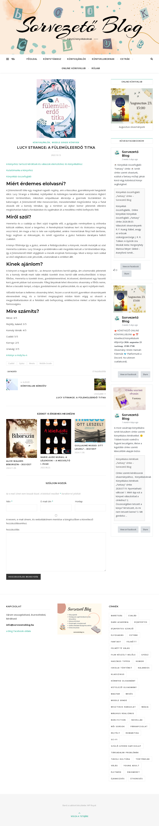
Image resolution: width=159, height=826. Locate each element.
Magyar (115, 694)
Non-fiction (118, 720)
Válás (114, 765)
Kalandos (144, 668)
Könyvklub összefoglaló (18, 176)
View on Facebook (131, 266)
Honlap (79, 501)
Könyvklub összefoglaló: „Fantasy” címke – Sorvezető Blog (128, 196)
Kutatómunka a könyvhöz (19, 170)
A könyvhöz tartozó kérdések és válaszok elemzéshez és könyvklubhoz (44, 164)
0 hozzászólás (99, 371)
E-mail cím (47, 501)
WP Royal (91, 805)
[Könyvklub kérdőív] (12, 384)
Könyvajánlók (76, 58)
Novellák (137, 720)
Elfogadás (117, 635)
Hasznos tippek (120, 661)
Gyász (21, 363)
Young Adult (131, 765)
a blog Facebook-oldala (18, 631)
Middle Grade (46, 363)
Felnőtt (132, 641)
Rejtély (115, 733)
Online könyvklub (74, 68)
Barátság (117, 615)
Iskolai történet (121, 668)
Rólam (96, 68)
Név (9, 501)
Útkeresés (136, 778)
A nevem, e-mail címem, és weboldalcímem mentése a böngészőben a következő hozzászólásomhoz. (49, 521)
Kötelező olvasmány (124, 687)
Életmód (116, 772)
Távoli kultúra (120, 759)
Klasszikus (118, 674)
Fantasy (116, 641)
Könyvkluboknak (103, 58)
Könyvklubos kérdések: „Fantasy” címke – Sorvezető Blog (127, 463)
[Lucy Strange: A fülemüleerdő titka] (100, 384)
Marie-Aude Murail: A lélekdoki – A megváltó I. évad (55, 460)
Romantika (132, 733)
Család (11, 363)
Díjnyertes (140, 622)
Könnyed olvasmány (123, 681)
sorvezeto (12, 371)
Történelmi (143, 759)
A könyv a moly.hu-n (16, 355)
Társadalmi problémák (125, 752)
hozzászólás (12, 529)
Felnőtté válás (120, 648)
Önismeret (133, 772)
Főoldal (32, 58)
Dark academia (120, 622)
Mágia (145, 707)
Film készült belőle (123, 655)
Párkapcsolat (139, 726)
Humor (140, 661)
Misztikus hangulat (123, 707)
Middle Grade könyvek (65, 142)
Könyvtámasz (52, 58)
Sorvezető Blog (79, 25)
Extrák (125, 58)
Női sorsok (118, 726)
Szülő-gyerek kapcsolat (126, 746)
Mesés (32, 363)
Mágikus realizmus (122, 713)
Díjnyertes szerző (122, 628)
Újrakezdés (118, 778)
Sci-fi (114, 739)
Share (126, 273)
